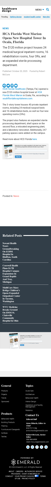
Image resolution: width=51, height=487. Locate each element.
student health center (32, 17)
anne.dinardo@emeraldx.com (37, 431)
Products (4, 391)
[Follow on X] (41, 447)
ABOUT (11, 471)
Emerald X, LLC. (21, 467)
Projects (4, 394)
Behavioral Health (32, 398)
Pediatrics (29, 410)
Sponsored (5, 402)
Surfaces (4, 433)
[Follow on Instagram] (32, 447)
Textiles (4, 437)
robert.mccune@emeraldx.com (37, 442)
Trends (3, 398)
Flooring (4, 426)
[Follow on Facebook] (37, 447)
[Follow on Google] (46, 447)
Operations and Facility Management (34, 406)
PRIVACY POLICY (28, 479)
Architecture (30, 394)
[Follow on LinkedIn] (28, 447)
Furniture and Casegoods (10, 430)
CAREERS (19, 471)
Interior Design (31, 402)
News (6, 28)
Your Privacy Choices (24, 476)
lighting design (16, 17)
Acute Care (29, 391)
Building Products (8, 422)
